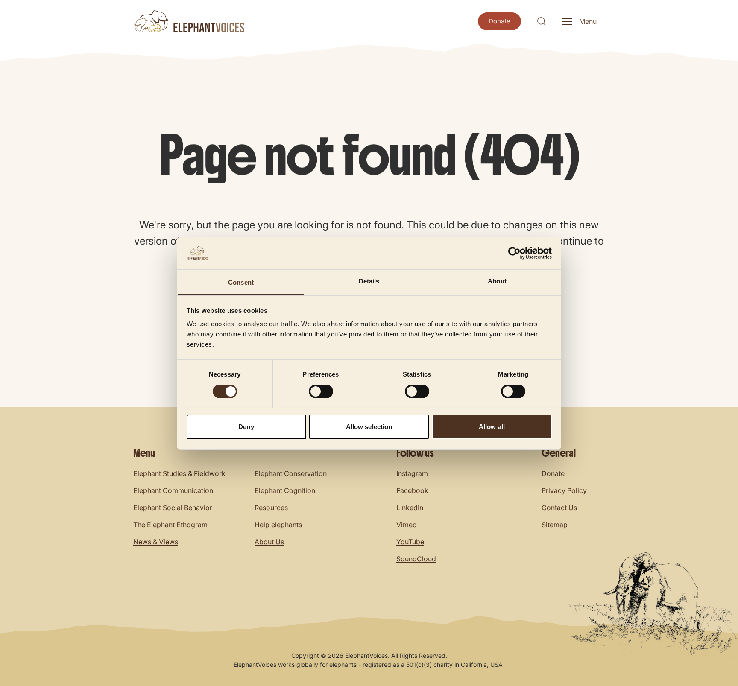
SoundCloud (416, 559)
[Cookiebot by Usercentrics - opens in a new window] (514, 253)
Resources (271, 507)
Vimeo (406, 524)
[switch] (321, 391)
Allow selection (369, 426)
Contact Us (559, 507)
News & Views (155, 541)
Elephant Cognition (285, 490)
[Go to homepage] (188, 21)
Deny (246, 426)
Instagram (412, 473)
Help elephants (278, 524)
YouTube (410, 541)
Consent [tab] (241, 282)
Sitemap (555, 524)
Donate (553, 473)
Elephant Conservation (291, 473)
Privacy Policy (564, 490)
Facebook (412, 490)
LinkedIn (409, 507)
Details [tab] (369, 281)
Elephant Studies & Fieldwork (179, 473)
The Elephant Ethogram (170, 524)
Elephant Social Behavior (172, 507)
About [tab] (497, 281)
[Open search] (541, 21)
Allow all (492, 426)
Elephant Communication (173, 490)
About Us (269, 541)
